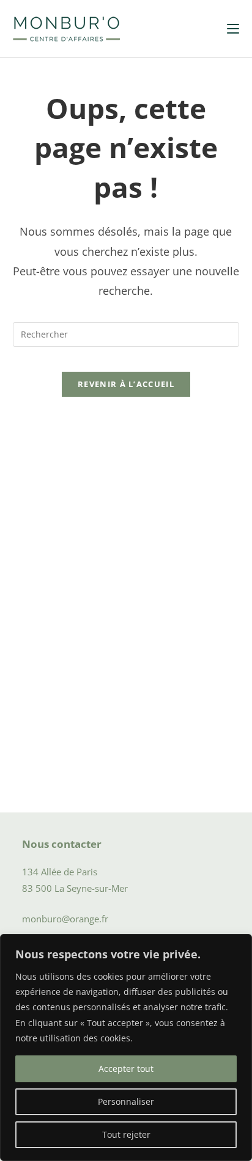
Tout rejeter (126, 1134)
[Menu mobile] (233, 28)
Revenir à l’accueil (126, 383)
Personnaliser (126, 1101)
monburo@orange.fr (65, 919)
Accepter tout (126, 1068)
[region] (126, 1047)
